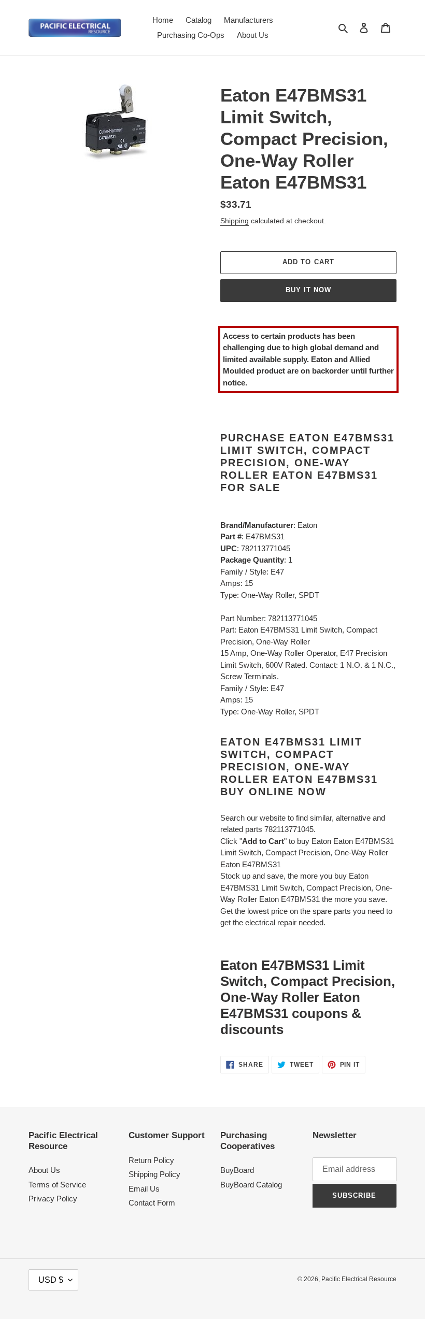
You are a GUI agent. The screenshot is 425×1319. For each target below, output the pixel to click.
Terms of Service (57, 1184)
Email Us (144, 1188)
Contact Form (152, 1202)
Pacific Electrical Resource (358, 1279)
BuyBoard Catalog (251, 1184)
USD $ (50, 1279)
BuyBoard (237, 1170)
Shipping (234, 221)
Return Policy (151, 1160)
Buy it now (308, 290)
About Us (44, 1170)
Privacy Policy (53, 1198)
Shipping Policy (154, 1174)
